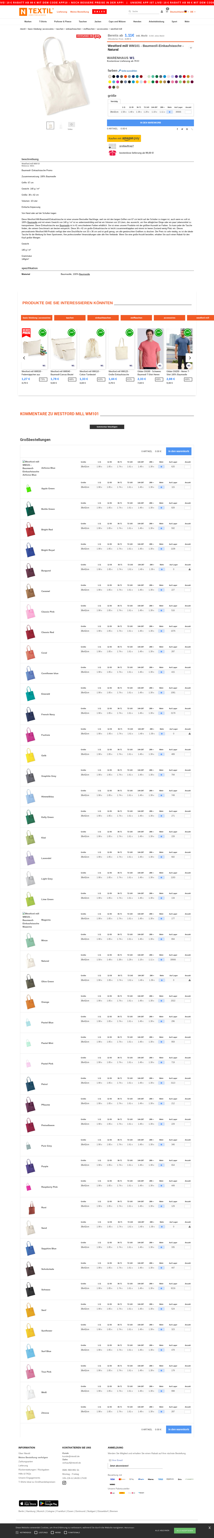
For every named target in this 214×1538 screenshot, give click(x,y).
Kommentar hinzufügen (107, 427)
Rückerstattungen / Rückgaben (33, 1469)
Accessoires (169, 318)
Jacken (97, 21)
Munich (40, 1511)
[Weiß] (145, 76)
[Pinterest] (187, 129)
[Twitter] (182, 129)
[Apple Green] (188, 81)
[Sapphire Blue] (133, 81)
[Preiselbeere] (156, 81)
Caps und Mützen (117, 21)
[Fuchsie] (109, 87)
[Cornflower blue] (125, 81)
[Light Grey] (129, 76)
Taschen (83, 21)
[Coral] (145, 81)
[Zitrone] (149, 81)
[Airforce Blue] (180, 76)
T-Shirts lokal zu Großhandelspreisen (36, 1482)
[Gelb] (109, 81)
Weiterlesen (129, 1527)
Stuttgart (91, 1511)
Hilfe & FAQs (24, 1473)
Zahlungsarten (25, 1461)
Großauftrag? (126, 146)
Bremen (114, 1511)
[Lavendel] (172, 76)
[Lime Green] (180, 81)
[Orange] (125, 76)
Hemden (137, 21)
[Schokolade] (121, 81)
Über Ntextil (24, 1453)
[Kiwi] (160, 81)
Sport (174, 21)
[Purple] (176, 76)
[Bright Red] (184, 76)
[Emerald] (137, 76)
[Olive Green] (113, 87)
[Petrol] (121, 76)
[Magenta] (176, 81)
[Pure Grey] (129, 81)
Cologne (50, 1511)
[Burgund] (192, 81)
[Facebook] (177, 129)
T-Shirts (43, 21)
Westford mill (118, 46)
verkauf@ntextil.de (71, 1462)
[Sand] (117, 87)
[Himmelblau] (164, 76)
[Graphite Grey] (160, 76)
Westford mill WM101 (31, 164)
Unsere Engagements (29, 1478)
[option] (62, 76)
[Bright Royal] (133, 76)
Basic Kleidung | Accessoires (36, 318)
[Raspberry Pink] (117, 81)
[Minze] (152, 76)
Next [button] (22, 79)
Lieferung (62, 12)
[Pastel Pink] (168, 76)
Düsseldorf (102, 1511)
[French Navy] (117, 76)
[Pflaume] (168, 81)
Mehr (187, 21)
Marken (27, 21)
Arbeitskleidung (156, 21)
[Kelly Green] (152, 81)
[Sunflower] (137, 81)
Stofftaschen (136, 318)
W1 (132, 58)
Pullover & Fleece (62, 21)
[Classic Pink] (192, 76)
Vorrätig (114, 101)
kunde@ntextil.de (71, 1456)
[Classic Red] (141, 76)
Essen (70, 1511)
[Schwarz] (113, 76)
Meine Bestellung (79, 12)
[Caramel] (164, 81)
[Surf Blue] (113, 81)
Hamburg (30, 1511)
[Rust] (184, 81)
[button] (162, 12)
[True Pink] (172, 81)
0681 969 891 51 (70, 1470)
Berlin (21, 1511)
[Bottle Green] (156, 76)
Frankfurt (60, 1511)
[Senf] (188, 76)
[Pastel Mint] (149, 76)
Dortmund (80, 1511)
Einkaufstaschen (103, 318)
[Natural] (109, 76)
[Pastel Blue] (141, 81)
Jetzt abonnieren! (119, 1465)
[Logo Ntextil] (36, 11)
